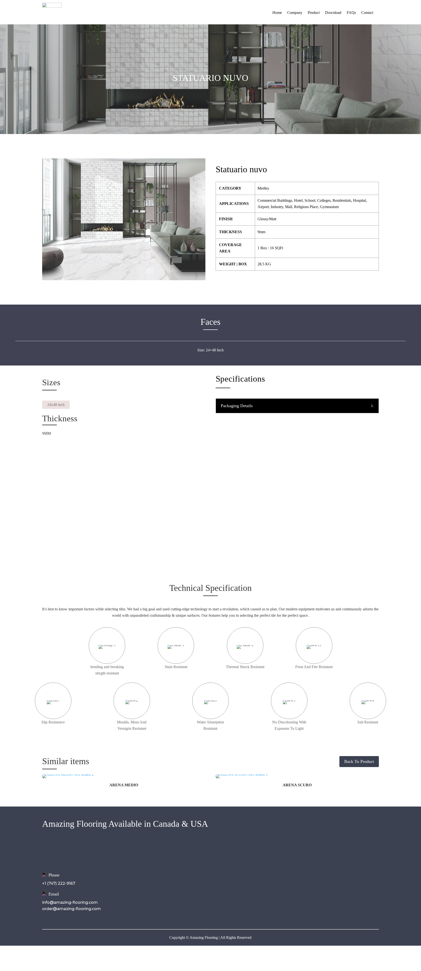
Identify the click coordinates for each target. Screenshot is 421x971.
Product (314, 12)
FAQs (351, 12)
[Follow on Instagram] (327, 850)
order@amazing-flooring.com (71, 908)
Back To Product (359, 761)
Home (277, 12)
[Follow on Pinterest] (347, 850)
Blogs (159, 872)
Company (294, 12)
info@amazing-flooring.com (70, 902)
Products (162, 859)
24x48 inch (56, 405)
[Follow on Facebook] (317, 850)
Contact (367, 12)
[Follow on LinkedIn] (337, 850)
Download (333, 12)
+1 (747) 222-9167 (58, 883)
